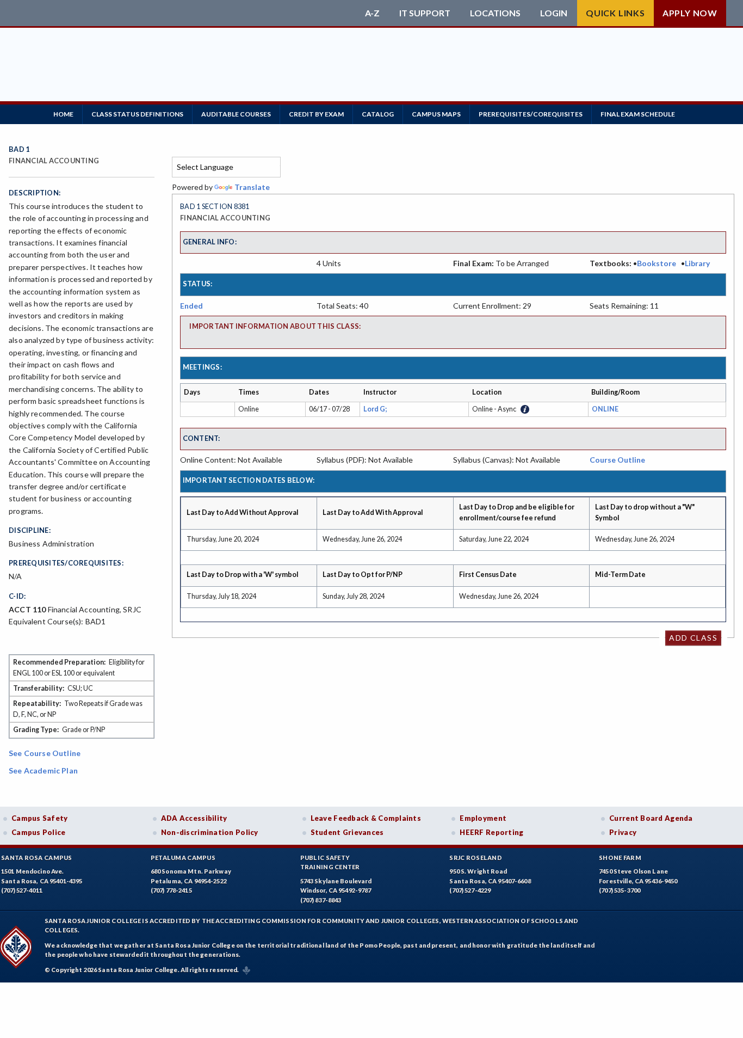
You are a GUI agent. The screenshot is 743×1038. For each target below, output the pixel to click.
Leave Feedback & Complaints (366, 818)
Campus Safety (39, 818)
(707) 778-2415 (171, 890)
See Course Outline (45, 753)
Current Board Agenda (651, 818)
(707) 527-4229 (470, 890)
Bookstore (656, 263)
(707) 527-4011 (21, 890)
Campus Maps (436, 114)
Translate (252, 187)
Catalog (378, 114)
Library (697, 263)
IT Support (424, 13)
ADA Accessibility (194, 818)
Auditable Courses (236, 114)
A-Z (372, 13)
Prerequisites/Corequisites (531, 114)
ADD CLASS (693, 637)
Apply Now (689, 13)
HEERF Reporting (491, 832)
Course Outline (617, 459)
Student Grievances (347, 832)
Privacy (622, 832)
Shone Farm (620, 857)
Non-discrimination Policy (209, 832)
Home (63, 114)
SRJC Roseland (475, 857)
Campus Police (38, 832)
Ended (191, 305)
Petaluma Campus (183, 857)
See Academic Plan (43, 770)
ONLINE (605, 409)
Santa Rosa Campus (36, 857)
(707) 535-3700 (619, 890)
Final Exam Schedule (637, 114)
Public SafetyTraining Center (330, 862)
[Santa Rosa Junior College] (183, 13)
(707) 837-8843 (321, 900)
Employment (483, 818)
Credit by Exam (316, 114)
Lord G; (376, 409)
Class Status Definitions (137, 114)
